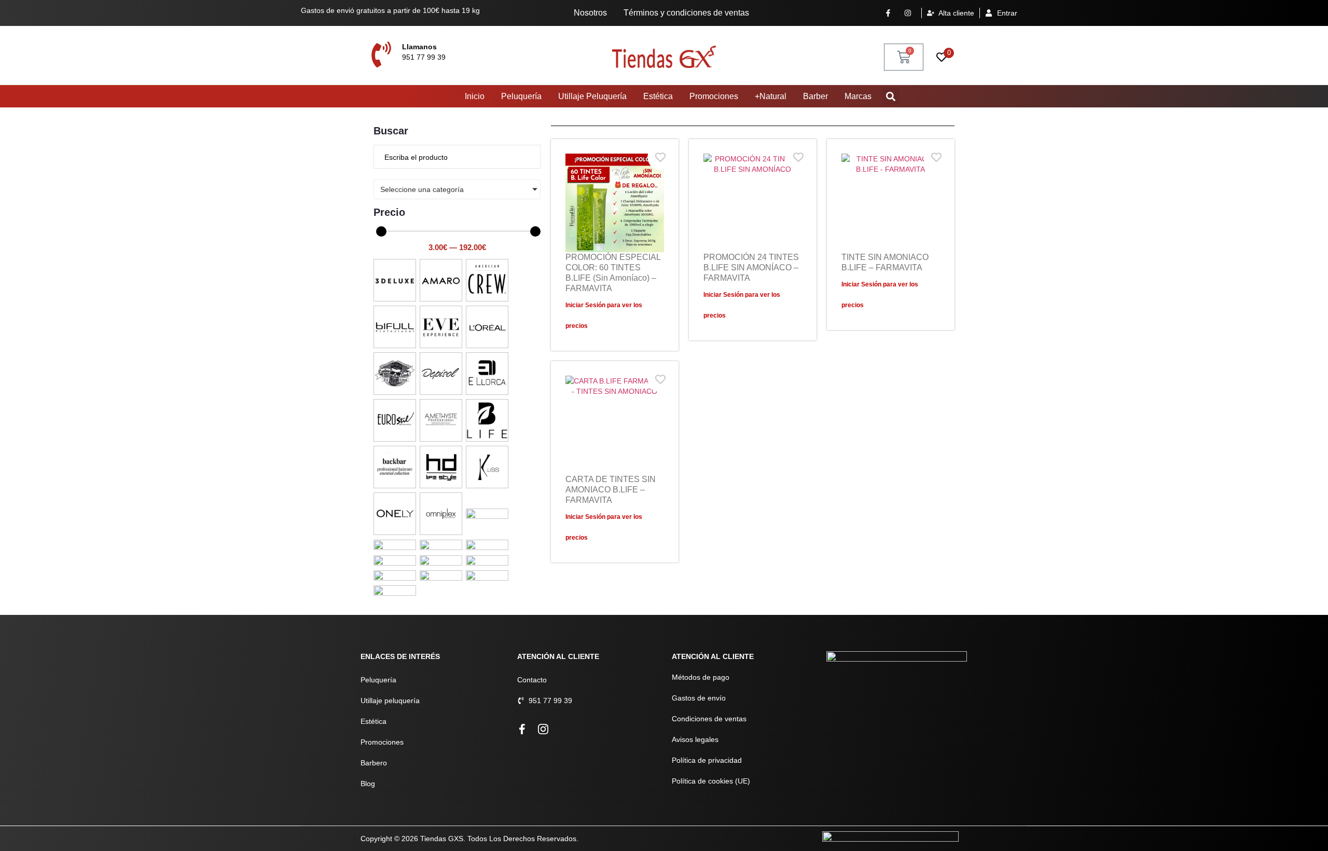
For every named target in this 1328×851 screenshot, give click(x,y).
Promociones (713, 96)
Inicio (475, 96)
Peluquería (521, 96)
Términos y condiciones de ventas (686, 12)
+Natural (770, 96)
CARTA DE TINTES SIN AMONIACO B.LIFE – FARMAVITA (610, 489)
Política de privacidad (707, 760)
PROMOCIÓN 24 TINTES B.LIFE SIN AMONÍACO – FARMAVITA (751, 267)
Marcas (858, 96)
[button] (891, 96)
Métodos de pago (700, 677)
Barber (815, 96)
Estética (658, 96)
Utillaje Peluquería (592, 96)
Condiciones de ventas (709, 719)
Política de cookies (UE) (711, 781)
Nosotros (590, 12)
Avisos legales (695, 739)
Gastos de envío (699, 698)
